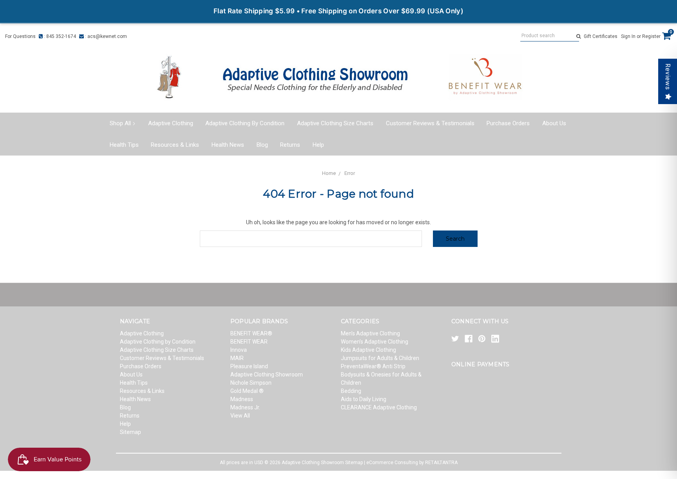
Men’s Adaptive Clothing (370, 333)
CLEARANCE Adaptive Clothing (379, 407)
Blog (262, 144)
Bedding (351, 391)
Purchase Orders (508, 123)
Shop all (120, 123)
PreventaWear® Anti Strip (373, 366)
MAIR (237, 358)
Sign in (628, 36)
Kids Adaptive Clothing (368, 350)
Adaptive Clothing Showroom (266, 374)
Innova (238, 350)
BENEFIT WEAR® (251, 333)
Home (329, 173)
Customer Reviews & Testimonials (430, 123)
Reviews (668, 76)
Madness (241, 399)
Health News (228, 144)
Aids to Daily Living (363, 399)
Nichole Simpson (251, 383)
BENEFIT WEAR (249, 342)
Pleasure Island (249, 366)
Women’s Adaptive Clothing (374, 342)
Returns (290, 144)
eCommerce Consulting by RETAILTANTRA (412, 462)
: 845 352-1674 (59, 36)
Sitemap (130, 432)
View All (240, 415)
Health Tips (124, 144)
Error (349, 173)
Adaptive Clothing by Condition (244, 123)
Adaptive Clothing (170, 123)
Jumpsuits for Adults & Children (380, 358)
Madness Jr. (245, 407)
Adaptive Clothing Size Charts (335, 123)
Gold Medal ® (247, 391)
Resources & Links (175, 144)
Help (318, 144)
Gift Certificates (600, 36)
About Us (554, 123)
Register (651, 36)
